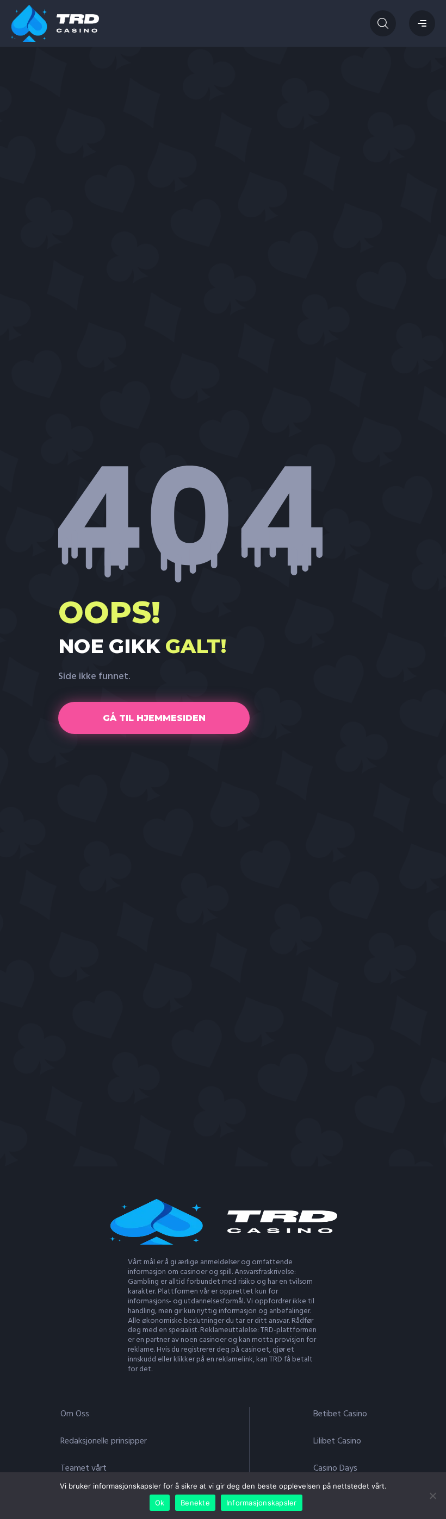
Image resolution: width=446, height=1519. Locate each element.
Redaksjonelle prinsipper (103, 1441)
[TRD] (55, 23)
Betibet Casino (340, 1414)
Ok (160, 1502)
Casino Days (335, 1468)
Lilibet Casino (337, 1441)
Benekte (195, 1502)
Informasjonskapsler (261, 1502)
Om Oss (74, 1414)
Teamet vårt (83, 1468)
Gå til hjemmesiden (154, 718)
